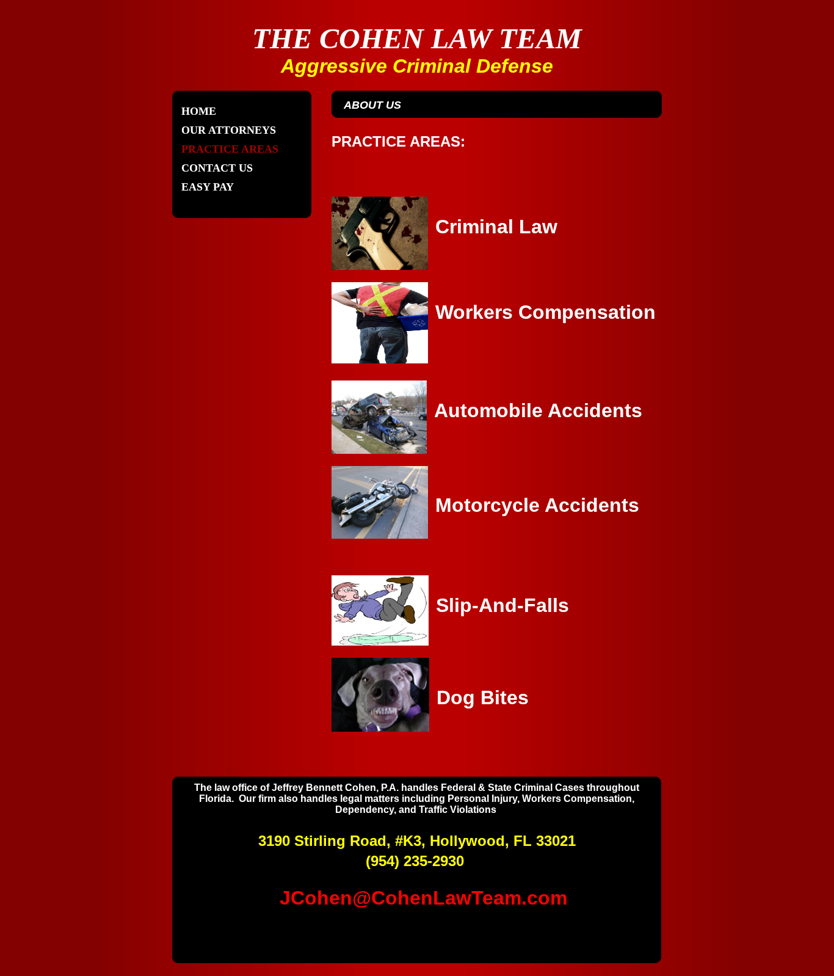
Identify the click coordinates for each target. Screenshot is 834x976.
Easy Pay (207, 187)
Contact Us (217, 168)
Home (198, 111)
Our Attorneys (228, 130)
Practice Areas (229, 149)
